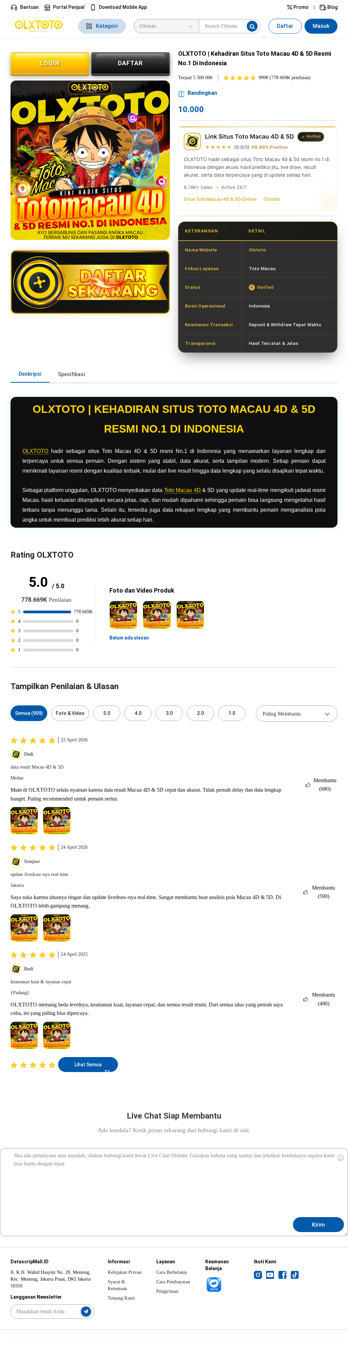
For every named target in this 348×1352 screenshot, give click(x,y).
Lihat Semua (88, 1064)
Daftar (285, 26)
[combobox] (297, 713)
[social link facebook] (282, 1274)
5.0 (106, 713)
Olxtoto (271, 199)
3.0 (169, 713)
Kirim (318, 1225)
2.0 (200, 713)
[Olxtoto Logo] (40, 26)
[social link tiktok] (295, 1274)
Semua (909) (29, 713)
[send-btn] (86, 1311)
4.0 (138, 713)
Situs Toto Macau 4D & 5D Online (220, 199)
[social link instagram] (258, 1274)
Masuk (321, 26)
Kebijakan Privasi (125, 1272)
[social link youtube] (270, 1274)
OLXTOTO (35, 451)
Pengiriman (167, 1291)
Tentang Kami (121, 1298)
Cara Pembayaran (173, 1281)
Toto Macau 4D (182, 490)
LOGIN (50, 63)
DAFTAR (130, 63)
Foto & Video (70, 713)
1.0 (231, 713)
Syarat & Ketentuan (117, 1285)
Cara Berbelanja (171, 1272)
